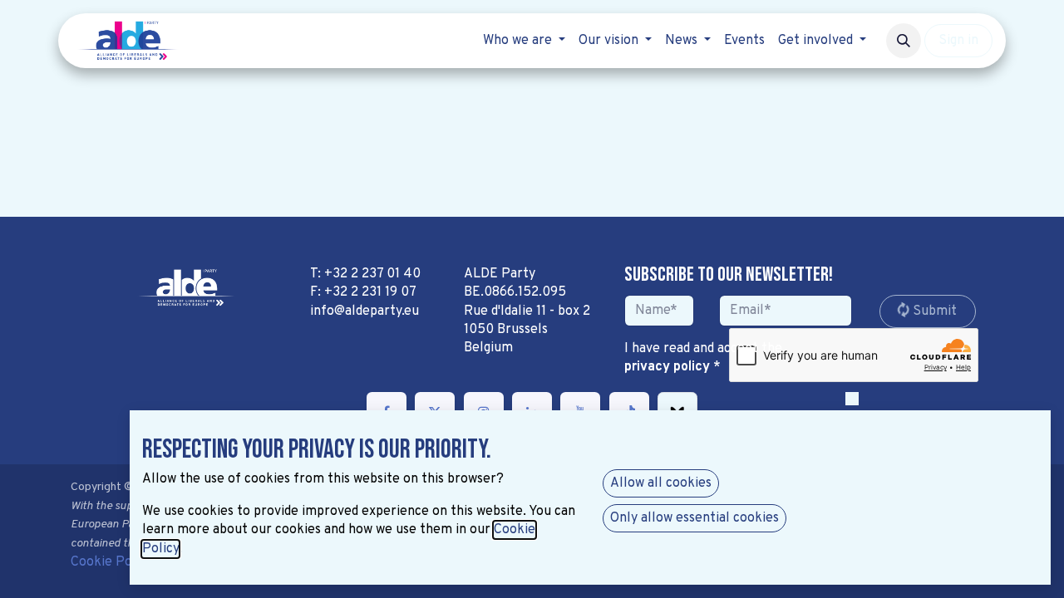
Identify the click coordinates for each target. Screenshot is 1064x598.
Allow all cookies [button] (661, 483)
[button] (903, 40)
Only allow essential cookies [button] (694, 518)
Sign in (958, 40)
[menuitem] (524, 40)
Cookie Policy (112, 562)
